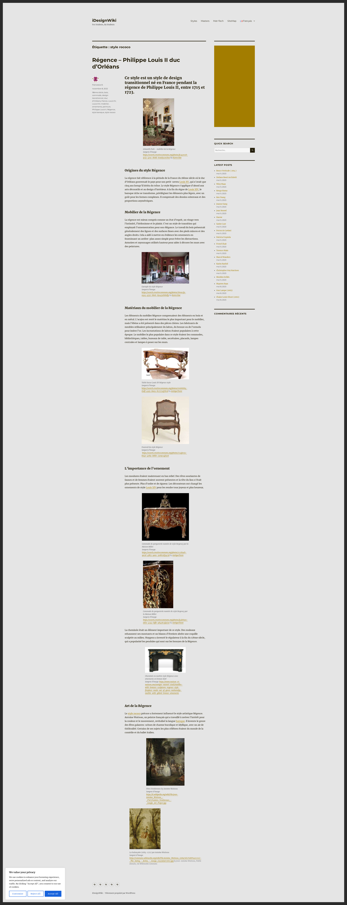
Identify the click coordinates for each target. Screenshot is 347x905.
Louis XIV (193, 189)
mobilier (105, 104)
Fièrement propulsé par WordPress (120, 893)
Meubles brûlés (222, 277)
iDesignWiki (104, 20)
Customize (17, 894)
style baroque (98, 112)
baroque (180, 721)
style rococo (134, 713)
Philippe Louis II (99, 109)
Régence (111, 109)
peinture (106, 107)
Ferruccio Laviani (223, 230)
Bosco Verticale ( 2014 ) (226, 171)
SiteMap (231, 21)
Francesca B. (97, 85)
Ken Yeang (220, 197)
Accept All (53, 894)
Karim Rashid (222, 264)
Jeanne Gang (221, 204)
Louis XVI (96, 104)
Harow (219, 217)
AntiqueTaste (176, 391)
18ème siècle (97, 92)
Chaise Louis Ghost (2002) (227, 297)
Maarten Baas (222, 284)
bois (106, 92)
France (104, 101)
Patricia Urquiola (223, 237)
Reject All (36, 894)
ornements (97, 107)
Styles (194, 21)
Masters (205, 21)
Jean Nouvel (221, 210)
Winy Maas (221, 184)
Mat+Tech (218, 21)
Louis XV (184, 181)
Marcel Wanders (223, 257)
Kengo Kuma (221, 191)
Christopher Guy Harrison (227, 270)
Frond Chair (221, 244)
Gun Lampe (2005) (224, 290)
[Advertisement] (235, 86)
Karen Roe (177, 158)
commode (96, 95)
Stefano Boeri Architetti (226, 177)
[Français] (117, 884)
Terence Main (222, 250)
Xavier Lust (221, 224)
